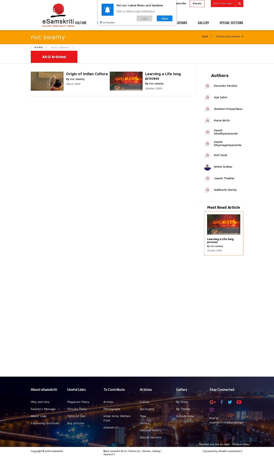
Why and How (40, 401)
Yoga (143, 416)
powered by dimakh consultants (222, 451)
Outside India (185, 416)
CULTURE (81, 23)
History (145, 423)
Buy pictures (75, 423)
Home (38, 47)
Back (205, 36)
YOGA (128, 23)
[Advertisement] (137, 318)
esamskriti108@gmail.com (227, 422)
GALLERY (203, 23)
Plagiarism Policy (78, 401)
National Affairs (150, 430)
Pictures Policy (77, 409)
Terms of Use (76, 416)
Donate (197, 3)
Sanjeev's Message (43, 409)
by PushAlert (109, 22)
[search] (227, 3)
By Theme (183, 409)
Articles (108, 401)
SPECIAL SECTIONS (231, 23)
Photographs (111, 409)
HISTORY (148, 23)
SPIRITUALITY (105, 23)
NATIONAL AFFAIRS (175, 23)
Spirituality (147, 409)
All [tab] (54, 57)
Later (144, 18)
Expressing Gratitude (45, 423)
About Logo (39, 416)
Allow (164, 18)
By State (182, 401)
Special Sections (150, 437)
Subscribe (180, 3)
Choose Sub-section (228, 36)
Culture (144, 401)
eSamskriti (110, 427)
